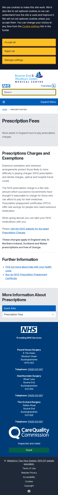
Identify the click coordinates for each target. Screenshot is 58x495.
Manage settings (13, 60)
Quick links (10, 308)
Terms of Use (29, 468)
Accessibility (29, 477)
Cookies (29, 481)
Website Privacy (29, 472)
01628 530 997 (35, 369)
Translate (46, 85)
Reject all (9, 51)
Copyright (29, 485)
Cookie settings (31, 26)
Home (4, 110)
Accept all (10, 42)
